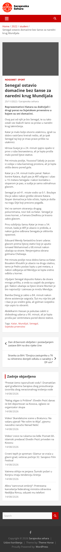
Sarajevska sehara (29, 101)
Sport (21, 79)
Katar (14, 323)
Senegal (33, 323)
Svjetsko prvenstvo (15, 326)
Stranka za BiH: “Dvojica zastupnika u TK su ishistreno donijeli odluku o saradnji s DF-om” (30, 359)
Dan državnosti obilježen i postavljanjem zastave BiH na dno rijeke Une (31, 343)
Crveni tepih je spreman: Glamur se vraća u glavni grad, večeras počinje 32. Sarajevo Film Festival (30, 457)
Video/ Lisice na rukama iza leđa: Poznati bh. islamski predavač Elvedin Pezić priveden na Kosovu (30, 439)
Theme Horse (46, 542)
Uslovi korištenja (13, 542)
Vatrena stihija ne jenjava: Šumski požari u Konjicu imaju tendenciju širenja (28, 473)
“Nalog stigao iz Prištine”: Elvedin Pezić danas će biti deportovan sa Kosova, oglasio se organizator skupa (30, 404)
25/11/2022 (11, 101)
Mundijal (23, 323)
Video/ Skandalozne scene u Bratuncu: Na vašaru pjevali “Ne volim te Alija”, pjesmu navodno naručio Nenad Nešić (28, 422)
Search (55, 515)
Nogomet (11, 79)
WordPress (42, 546)
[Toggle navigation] (6, 18)
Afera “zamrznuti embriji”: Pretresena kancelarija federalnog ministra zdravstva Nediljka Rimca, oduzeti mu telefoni (28, 489)
